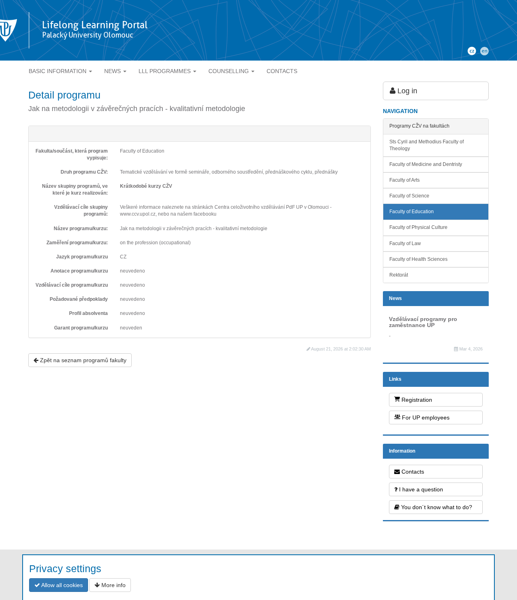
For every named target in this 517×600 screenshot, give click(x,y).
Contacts (412, 471)
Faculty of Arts (404, 180)
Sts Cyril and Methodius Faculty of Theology (426, 145)
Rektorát (398, 275)
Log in (406, 91)
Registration (416, 400)
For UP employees (425, 417)
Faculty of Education (411, 211)
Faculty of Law (405, 243)
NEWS (113, 71)
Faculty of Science (409, 196)
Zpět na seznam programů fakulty (82, 360)
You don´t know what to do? (435, 507)
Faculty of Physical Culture (418, 227)
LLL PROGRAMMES (165, 71)
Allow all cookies (61, 585)
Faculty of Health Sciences (418, 259)
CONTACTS (282, 71)
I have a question (420, 489)
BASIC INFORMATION (58, 71)
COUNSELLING (229, 71)
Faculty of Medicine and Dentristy (425, 164)
